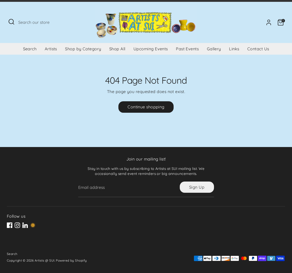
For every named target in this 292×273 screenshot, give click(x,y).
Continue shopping (146, 107)
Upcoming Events (150, 48)
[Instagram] (17, 225)
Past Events (187, 48)
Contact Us (258, 48)
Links (234, 48)
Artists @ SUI (45, 260)
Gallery (214, 48)
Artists (51, 48)
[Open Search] (11, 21)
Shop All (117, 48)
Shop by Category (83, 48)
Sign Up (196, 187)
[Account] (268, 22)
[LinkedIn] (25, 225)
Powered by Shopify (71, 260)
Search (30, 48)
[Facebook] (9, 225)
